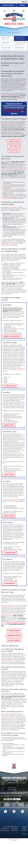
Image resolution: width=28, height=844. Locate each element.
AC (15, 264)
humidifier (23, 231)
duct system (22, 167)
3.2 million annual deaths (14, 195)
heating (10, 264)
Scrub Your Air (14, 146)
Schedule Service (14, 141)
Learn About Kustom (14, 635)
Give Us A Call (14, 151)
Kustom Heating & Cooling (14, 207)
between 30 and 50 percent (8, 661)
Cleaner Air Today (10, 553)
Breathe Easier (9, 425)
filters (17, 368)
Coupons (24, 828)
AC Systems (15, 828)
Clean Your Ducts (9, 584)
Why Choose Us (5, 828)
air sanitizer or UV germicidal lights (15, 680)
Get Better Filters (10, 386)
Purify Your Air (9, 516)
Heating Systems (13, 826)
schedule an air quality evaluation (15, 623)
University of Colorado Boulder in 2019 (14, 189)
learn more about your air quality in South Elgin (14, 111)
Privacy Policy (14, 840)
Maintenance (14, 830)
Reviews (25, 826)
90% (23, 182)
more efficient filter (15, 705)
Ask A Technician (4, 830)
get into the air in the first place (9, 123)
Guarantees (24, 830)
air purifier (6, 232)
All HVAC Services (14, 640)
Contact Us (6, 826)
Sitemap (25, 834)
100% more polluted (8, 198)
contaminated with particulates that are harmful (14, 169)
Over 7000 (5, 185)
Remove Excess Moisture (12, 336)
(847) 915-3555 (14, 24)
